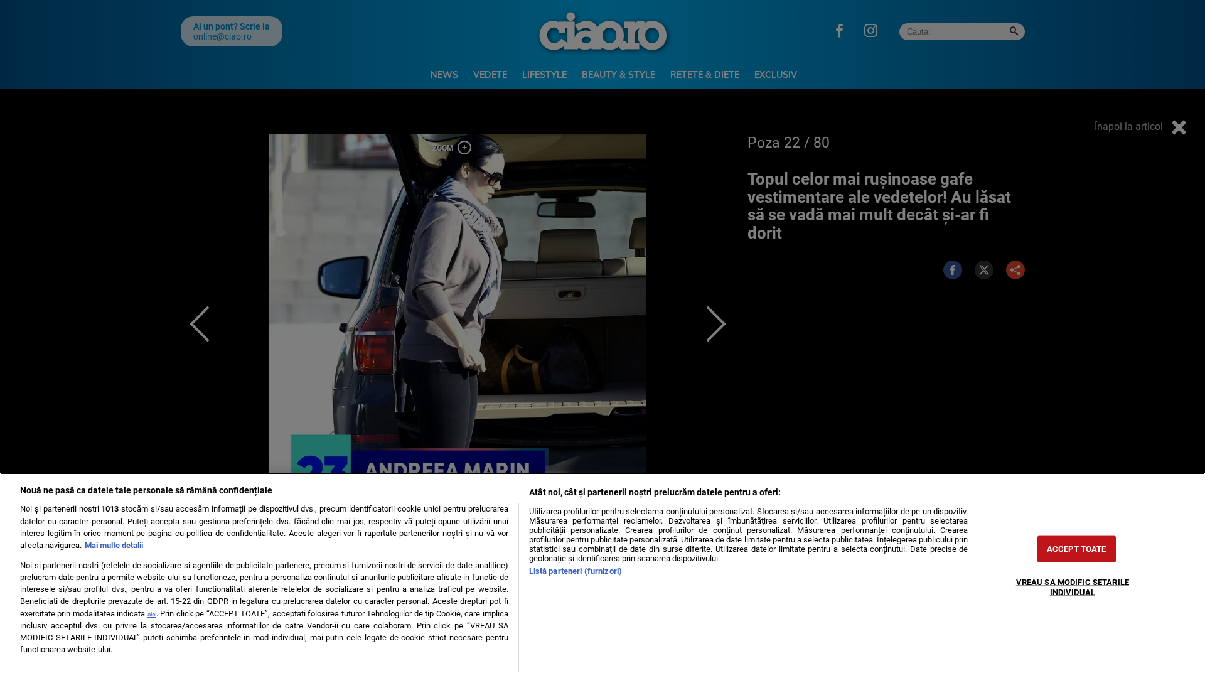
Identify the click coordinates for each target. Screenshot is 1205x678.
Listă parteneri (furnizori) (575, 571)
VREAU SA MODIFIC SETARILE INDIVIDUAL (1072, 587)
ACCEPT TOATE (1076, 549)
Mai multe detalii (114, 545)
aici (151, 614)
